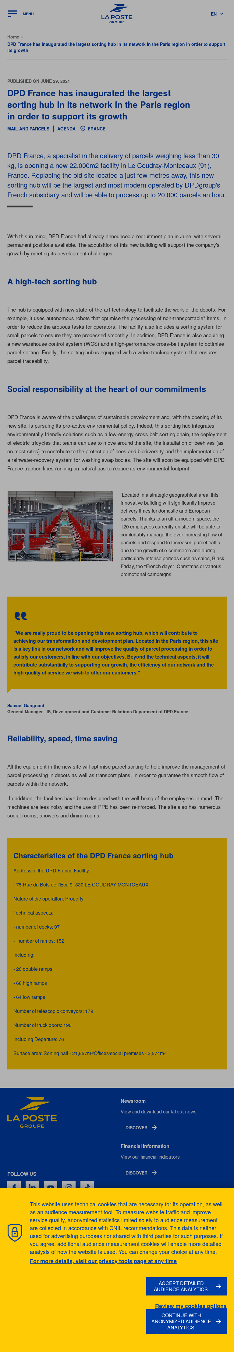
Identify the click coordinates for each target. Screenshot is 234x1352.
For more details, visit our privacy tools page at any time (103, 1261)
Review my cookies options (191, 1306)
